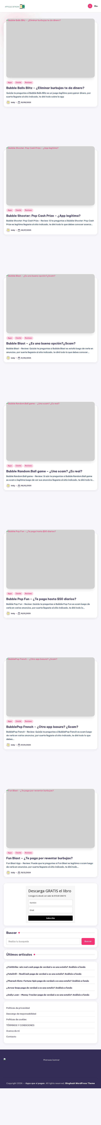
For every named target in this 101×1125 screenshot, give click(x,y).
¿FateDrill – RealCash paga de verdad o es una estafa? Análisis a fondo (43, 974)
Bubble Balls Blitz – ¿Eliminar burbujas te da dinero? (45, 88)
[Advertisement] (50, 125)
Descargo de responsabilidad (21, 1013)
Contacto (11, 1036)
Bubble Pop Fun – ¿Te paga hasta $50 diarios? (41, 599)
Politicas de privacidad (18, 1008)
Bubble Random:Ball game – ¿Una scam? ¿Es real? (44, 471)
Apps (10, 82)
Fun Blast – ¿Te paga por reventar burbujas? (39, 858)
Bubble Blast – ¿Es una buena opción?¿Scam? (41, 343)
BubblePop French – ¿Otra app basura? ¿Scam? (42, 727)
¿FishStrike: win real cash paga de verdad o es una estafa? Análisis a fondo (45, 967)
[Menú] (95, 6)
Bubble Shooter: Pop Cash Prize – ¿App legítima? (43, 216)
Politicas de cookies (16, 1019)
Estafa (18, 82)
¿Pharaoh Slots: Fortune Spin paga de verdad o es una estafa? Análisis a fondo (47, 981)
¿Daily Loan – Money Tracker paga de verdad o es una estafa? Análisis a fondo (47, 994)
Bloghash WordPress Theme (80, 1083)
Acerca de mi (13, 1031)
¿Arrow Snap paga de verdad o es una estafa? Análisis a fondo (39, 987)
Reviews (28, 82)
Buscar (11, 933)
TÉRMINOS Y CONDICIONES (20, 1025)
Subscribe (50, 918)
